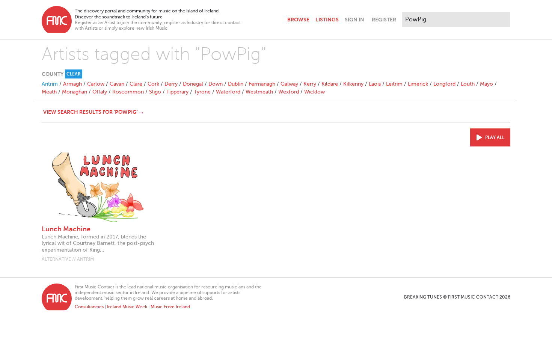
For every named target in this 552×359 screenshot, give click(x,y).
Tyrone (202, 92)
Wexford (288, 92)
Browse (298, 20)
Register (384, 20)
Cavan (117, 84)
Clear (73, 74)
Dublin (235, 84)
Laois (375, 84)
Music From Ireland (170, 306)
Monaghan (74, 92)
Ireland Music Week (127, 306)
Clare (136, 84)
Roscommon (128, 92)
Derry (171, 84)
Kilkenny (353, 84)
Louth (468, 84)
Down (215, 84)
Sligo (155, 92)
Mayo (486, 84)
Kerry (309, 84)
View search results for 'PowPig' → (93, 112)
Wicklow (314, 92)
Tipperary (177, 92)
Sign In (354, 20)
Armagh (72, 84)
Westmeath (259, 92)
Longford (444, 84)
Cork (153, 84)
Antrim (50, 84)
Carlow (95, 84)
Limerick (418, 84)
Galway (289, 84)
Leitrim (394, 84)
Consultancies (89, 306)
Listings (327, 20)
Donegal (193, 84)
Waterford (228, 92)
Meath (49, 92)
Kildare (329, 84)
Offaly (99, 92)
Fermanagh (262, 84)
